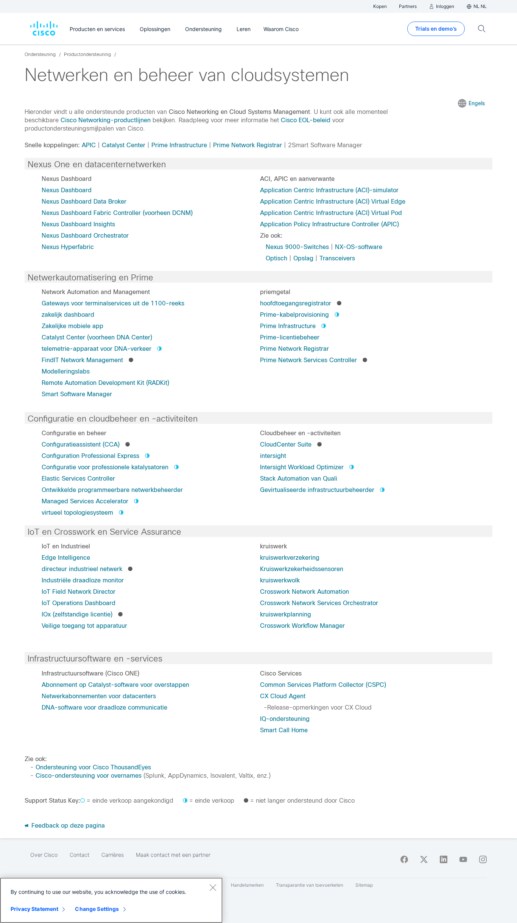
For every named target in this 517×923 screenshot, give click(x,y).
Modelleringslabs (66, 371)
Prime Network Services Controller (308, 360)
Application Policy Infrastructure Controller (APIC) (329, 224)
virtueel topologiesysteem (77, 512)
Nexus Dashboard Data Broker (84, 201)
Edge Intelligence (66, 557)
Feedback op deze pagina (67, 825)
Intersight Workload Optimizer (302, 467)
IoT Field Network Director (78, 591)
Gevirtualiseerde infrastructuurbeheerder (317, 490)
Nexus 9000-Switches (297, 247)
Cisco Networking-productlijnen (106, 120)
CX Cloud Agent (282, 696)
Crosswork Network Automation (304, 591)
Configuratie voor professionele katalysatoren (105, 467)
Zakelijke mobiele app (72, 326)
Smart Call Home (284, 730)
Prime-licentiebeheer (289, 337)
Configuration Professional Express (90, 456)
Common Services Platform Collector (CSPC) (323, 685)
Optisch (276, 258)
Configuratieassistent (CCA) (81, 444)
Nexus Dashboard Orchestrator (85, 235)
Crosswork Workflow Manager (302, 626)
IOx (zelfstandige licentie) (77, 614)
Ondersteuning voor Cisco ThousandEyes (93, 767)
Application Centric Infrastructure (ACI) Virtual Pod (331, 213)
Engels (477, 103)
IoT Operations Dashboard (78, 603)
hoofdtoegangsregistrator (295, 303)
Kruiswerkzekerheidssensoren (301, 569)
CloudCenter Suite (285, 444)
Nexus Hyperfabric (68, 247)
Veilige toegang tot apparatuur (84, 626)
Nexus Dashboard (67, 190)
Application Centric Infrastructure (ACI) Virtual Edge (332, 201)
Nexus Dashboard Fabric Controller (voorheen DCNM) (117, 213)
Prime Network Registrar (247, 145)
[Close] (212, 887)
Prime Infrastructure (179, 145)
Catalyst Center (123, 145)
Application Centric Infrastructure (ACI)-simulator (329, 190)
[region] (111, 900)
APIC (89, 145)
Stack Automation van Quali (298, 478)
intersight (273, 456)
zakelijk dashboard (68, 314)
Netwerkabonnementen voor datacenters (99, 696)
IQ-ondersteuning (285, 719)
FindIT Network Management (82, 360)
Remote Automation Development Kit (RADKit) (105, 383)
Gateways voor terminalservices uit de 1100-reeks (113, 303)
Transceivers (337, 258)
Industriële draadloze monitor (83, 580)
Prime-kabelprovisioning (294, 314)
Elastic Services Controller (78, 478)
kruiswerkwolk (280, 580)
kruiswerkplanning (285, 614)
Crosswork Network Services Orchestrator (319, 603)
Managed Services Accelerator (85, 501)
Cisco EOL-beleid (305, 120)
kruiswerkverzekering (289, 557)
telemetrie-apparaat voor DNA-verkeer (96, 349)
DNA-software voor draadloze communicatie (104, 707)
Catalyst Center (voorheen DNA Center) (97, 337)
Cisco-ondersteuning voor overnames (89, 775)
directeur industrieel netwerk (82, 569)
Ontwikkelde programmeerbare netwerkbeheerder (112, 490)
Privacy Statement (34, 909)
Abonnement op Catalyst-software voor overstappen (115, 685)
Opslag (303, 258)
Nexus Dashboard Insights (78, 224)
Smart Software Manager (77, 394)
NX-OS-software (358, 247)
